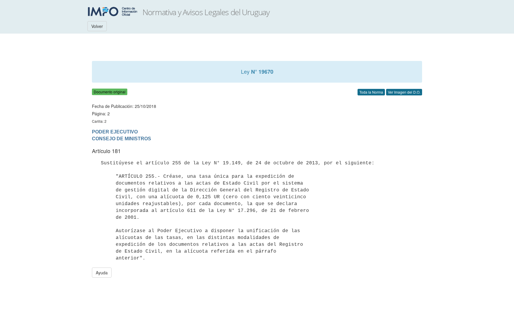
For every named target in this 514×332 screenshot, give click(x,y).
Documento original (110, 91)
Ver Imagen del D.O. (404, 92)
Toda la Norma (371, 92)
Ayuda (102, 273)
